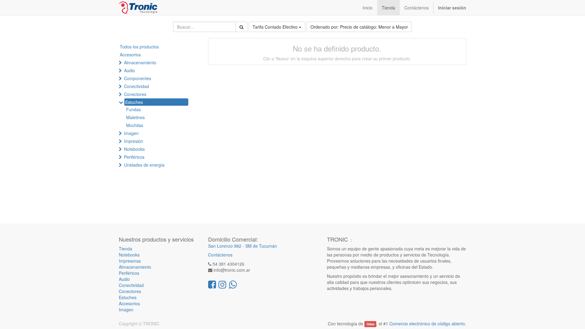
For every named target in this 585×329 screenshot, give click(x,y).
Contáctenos (220, 255)
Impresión (133, 141)
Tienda (125, 249)
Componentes (137, 78)
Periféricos (134, 157)
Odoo (370, 324)
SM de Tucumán (261, 246)
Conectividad (136, 86)
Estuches (134, 102)
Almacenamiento (140, 62)
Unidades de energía (144, 165)
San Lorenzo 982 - (226, 246)
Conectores (135, 94)
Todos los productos (139, 47)
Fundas (133, 109)
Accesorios (130, 54)
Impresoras (130, 261)
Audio (129, 70)
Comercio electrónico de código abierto (427, 323)
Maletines (135, 117)
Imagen (131, 133)
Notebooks (134, 149)
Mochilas (134, 125)
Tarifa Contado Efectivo (276, 27)
